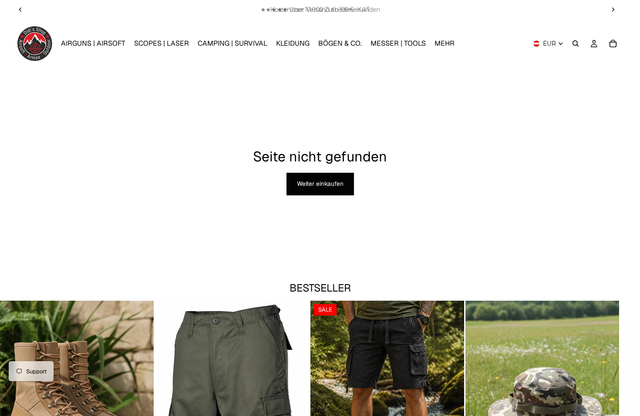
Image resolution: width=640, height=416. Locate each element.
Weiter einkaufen (320, 184)
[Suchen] (575, 43)
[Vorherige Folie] (20, 9)
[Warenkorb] (613, 43)
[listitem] (444, 43)
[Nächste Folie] (613, 9)
